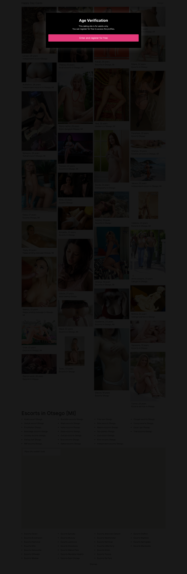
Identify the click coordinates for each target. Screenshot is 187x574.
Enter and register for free (93, 38)
